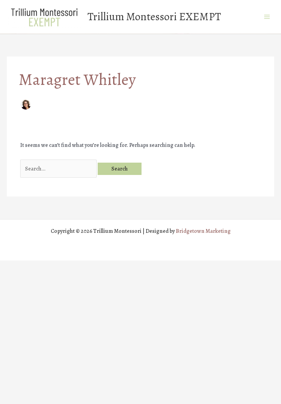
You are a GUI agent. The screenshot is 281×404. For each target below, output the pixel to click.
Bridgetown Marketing (203, 231)
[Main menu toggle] (266, 17)
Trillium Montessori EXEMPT (154, 16)
